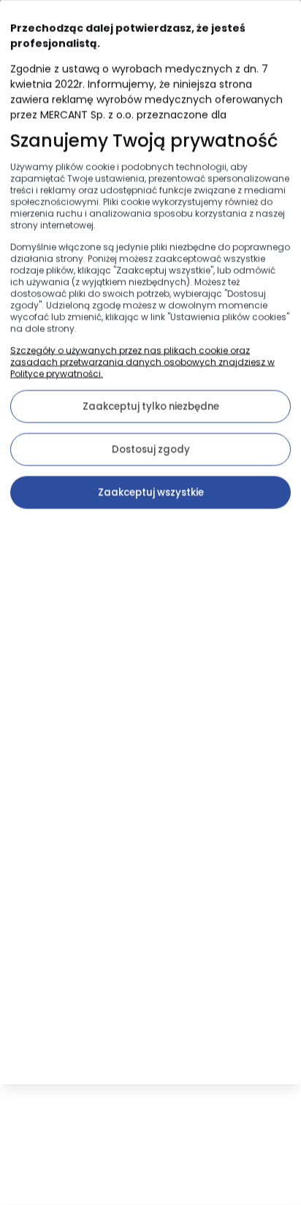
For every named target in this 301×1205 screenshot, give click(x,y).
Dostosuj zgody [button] (151, 449)
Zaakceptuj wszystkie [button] (151, 492)
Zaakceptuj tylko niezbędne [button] (151, 406)
